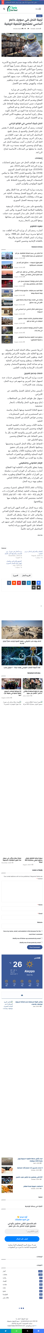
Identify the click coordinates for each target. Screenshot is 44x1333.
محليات (39, 16)
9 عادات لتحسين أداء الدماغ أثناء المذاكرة (29, 1168)
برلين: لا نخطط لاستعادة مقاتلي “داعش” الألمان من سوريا (32, 692)
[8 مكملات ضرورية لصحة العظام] (7, 1189)
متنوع (4, 1291)
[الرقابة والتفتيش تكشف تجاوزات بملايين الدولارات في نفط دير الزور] (7, 321)
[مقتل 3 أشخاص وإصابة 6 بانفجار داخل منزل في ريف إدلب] (7, 330)
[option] (22, 605)
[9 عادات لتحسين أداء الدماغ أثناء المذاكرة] (7, 1171)
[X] (34, 583)
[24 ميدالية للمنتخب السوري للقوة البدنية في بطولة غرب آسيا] (11, 683)
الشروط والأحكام (16, 1323)
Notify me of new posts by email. (30, 942)
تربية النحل (25, 575)
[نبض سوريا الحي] (13, 8)
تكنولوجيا (5, 1294)
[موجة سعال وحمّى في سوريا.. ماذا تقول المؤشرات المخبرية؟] (11, 778)
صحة (4, 1288)
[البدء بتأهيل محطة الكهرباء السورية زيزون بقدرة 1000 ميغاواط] (7, 1161)
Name (40, 905)
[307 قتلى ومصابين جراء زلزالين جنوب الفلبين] (7, 1180)
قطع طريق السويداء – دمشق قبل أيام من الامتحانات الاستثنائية (29, 264)
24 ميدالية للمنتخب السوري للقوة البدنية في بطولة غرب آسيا (12, 693)
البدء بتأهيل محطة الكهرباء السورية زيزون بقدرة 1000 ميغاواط (30, 1159)
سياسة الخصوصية (27, 1323)
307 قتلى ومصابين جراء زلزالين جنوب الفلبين (29, 1177)
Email (40, 913)
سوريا (15, 575)
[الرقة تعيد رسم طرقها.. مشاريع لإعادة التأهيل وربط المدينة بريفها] (7, 293)
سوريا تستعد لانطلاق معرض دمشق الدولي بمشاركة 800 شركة (33, 860)
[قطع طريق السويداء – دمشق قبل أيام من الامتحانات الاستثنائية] (7, 265)
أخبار (4, 1271)
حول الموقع (25, 1319)
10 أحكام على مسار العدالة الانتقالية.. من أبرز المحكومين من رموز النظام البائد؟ (28, 254)
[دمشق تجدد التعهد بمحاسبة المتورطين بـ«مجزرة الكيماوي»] (7, 339)
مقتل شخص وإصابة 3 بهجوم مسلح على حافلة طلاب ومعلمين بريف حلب (30, 282)
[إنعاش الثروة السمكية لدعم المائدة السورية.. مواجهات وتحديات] (7, 1078)
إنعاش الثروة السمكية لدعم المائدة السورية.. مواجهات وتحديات (28, 1003)
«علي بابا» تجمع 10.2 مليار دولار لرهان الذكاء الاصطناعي (21, 2)
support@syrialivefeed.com (16, 1325)
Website (39, 922)
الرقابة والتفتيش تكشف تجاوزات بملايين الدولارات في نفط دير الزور (30, 320)
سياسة (5, 1284)
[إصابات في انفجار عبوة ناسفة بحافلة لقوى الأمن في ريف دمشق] (7, 302)
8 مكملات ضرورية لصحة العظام (33, 1186)
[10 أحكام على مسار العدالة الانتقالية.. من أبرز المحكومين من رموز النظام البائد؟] (7, 256)
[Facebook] (39, 583)
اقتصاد (5, 1281)
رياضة (4, 1278)
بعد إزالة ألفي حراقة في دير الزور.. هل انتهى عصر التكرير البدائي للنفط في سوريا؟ (29, 273)
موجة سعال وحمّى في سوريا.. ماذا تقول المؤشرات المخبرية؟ (12, 859)
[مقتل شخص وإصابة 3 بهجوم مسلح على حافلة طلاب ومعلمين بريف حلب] (7, 284)
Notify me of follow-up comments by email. (26, 938)
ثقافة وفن (6, 1298)
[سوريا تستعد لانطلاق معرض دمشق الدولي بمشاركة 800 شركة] (32, 778)
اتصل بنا (18, 1319)
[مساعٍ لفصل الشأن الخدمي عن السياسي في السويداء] (7, 312)
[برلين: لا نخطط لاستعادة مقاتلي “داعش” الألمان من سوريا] (32, 683)
